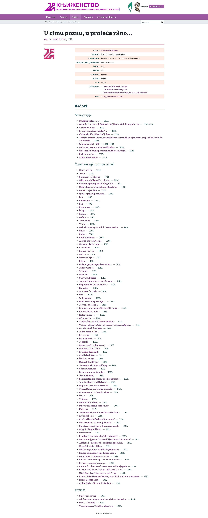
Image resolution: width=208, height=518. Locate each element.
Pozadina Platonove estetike (94, 456)
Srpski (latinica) (156, 6)
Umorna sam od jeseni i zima (94, 392)
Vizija (82, 223)
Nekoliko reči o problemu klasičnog (98, 186)
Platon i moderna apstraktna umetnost (99, 459)
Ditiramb (84, 335)
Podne (82, 217)
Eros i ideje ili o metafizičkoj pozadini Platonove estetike (109, 476)
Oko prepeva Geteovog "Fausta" (95, 422)
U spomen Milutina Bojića (92, 284)
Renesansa (84, 200)
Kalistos (83, 409)
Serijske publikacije (106, 17)
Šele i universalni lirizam (92, 382)
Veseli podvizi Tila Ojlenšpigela (96, 505)
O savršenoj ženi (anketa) (92, 345)
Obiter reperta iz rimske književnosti (99, 449)
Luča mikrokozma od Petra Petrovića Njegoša (103, 466)
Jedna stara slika (88, 331)
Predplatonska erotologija (93, 130)
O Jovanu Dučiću (87, 277)
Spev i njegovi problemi (91, 193)
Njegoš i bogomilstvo (90, 429)
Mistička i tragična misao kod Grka (97, 473)
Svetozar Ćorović (88, 291)
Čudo (82, 234)
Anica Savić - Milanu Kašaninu (95, 483)
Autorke (64, 17)
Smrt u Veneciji (87, 502)
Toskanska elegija (88, 304)
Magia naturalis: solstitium (93, 385)
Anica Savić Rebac (55, 39)
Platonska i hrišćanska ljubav (94, 134)
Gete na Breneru (87, 368)
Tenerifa (83, 341)
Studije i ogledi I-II (89, 120)
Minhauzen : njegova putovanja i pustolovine (102, 499)
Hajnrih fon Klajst (88, 361)
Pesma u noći (86, 338)
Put (81, 294)
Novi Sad (83, 274)
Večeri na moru (87, 127)
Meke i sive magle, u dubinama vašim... (99, 227)
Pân (81, 197)
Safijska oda (85, 298)
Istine (82, 260)
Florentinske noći (88, 311)
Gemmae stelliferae (89, 176)
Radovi (75, 17)
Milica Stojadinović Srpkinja (94, 180)
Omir (82, 230)
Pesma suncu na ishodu (91, 372)
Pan (81, 203)
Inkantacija (85, 318)
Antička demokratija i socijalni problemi (101, 442)
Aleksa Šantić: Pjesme (90, 240)
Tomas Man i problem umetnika (95, 388)
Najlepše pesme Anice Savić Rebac (97, 147)
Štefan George (86, 358)
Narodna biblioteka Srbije (115, 86)
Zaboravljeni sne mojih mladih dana (98, 308)
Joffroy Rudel (86, 267)
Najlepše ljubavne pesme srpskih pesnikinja (102, 150)
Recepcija (88, 17)
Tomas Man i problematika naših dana (99, 412)
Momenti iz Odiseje (89, 244)
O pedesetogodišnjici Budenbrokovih (99, 425)
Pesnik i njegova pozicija (92, 462)
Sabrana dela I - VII (89, 143)
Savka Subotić (86, 415)
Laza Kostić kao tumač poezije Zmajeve (99, 378)
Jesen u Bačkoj (86, 375)
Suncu (82, 213)
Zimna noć (84, 220)
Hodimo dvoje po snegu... (92, 301)
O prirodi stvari (87, 495)
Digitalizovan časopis (113, 96)
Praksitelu (84, 247)
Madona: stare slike (89, 348)
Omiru (82, 254)
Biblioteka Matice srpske (115, 89)
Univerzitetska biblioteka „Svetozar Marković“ (125, 92)
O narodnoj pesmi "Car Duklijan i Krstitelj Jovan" (105, 439)
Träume (83, 398)
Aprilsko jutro (87, 355)
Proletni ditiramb (88, 351)
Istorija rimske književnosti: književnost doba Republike (109, 124)
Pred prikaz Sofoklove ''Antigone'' (97, 419)
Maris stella (85, 170)
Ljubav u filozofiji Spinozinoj (94, 405)
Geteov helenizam (88, 402)
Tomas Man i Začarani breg (93, 365)
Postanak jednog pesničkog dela (96, 183)
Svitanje (83, 271)
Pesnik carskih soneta (90, 328)
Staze (82, 395)
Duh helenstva (86, 154)
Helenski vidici (87, 314)
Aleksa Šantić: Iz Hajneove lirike (96, 321)
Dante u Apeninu (88, 190)
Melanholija (85, 257)
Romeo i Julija (86, 250)
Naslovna (50, 17)
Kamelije (84, 287)
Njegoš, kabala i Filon (90, 446)
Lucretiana (85, 432)
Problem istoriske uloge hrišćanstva (98, 436)
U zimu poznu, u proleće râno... (95, 264)
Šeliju (82, 210)
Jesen (82, 173)
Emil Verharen (87, 237)
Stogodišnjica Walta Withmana (95, 281)
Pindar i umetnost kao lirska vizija (97, 452)
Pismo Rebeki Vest (88, 479)
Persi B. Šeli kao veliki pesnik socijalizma (101, 469)
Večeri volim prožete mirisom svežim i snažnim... (105, 324)
